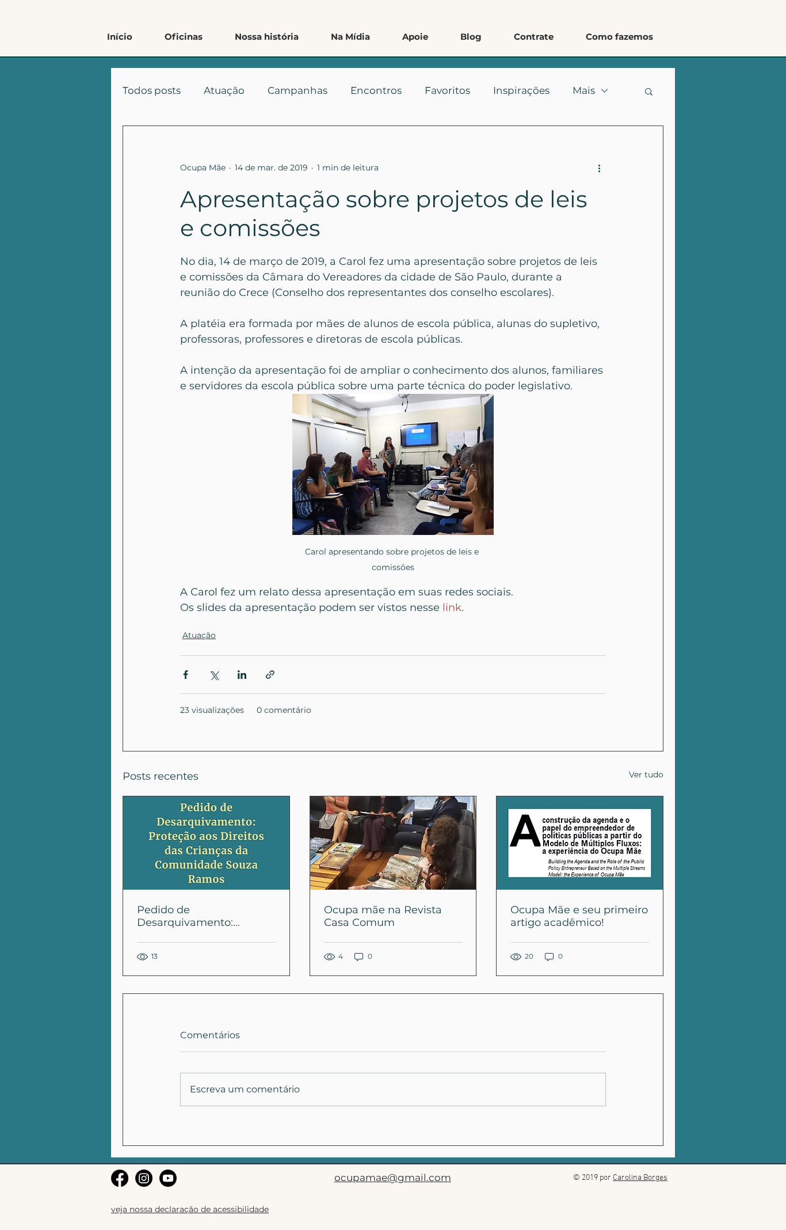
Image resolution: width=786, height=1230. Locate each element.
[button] (619, 36)
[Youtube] (168, 1178)
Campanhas (297, 90)
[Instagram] (143, 1178)
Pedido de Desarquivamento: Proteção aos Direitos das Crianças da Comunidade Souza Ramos (203, 916)
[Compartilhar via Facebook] (185, 674)
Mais (584, 90)
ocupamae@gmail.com (392, 1177)
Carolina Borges (640, 1178)
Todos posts (152, 90)
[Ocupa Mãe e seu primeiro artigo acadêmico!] (580, 843)
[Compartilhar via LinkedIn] (241, 674)
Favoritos (447, 90)
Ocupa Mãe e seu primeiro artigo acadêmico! (579, 916)
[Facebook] (119, 1178)
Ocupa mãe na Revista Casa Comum (383, 916)
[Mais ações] (599, 167)
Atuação (224, 90)
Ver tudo (646, 774)
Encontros (376, 90)
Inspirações (521, 90)
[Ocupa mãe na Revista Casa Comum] (393, 843)
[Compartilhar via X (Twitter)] (213, 674)
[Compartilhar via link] (270, 674)
